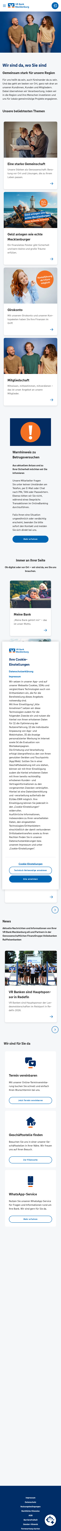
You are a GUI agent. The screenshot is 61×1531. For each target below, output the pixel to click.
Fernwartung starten (30, 1529)
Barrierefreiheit (31, 1520)
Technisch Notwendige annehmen (30, 870)
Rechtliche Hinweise (30, 1511)
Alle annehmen (30, 879)
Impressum (30, 1498)
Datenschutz (30, 1502)
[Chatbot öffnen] (50, 1520)
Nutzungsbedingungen (30, 1506)
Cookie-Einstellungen (31, 863)
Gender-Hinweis (30, 1524)
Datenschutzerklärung (21, 671)
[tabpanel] (31, 986)
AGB (31, 1515)
